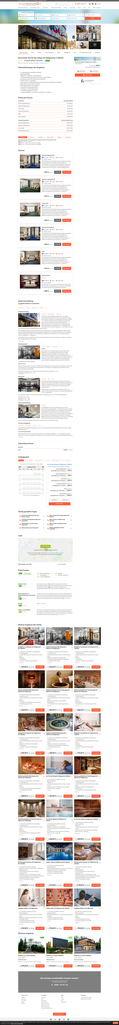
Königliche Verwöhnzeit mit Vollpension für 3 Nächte (86, 733)
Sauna (43, 346)
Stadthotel (41, 307)
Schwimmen (21, 425)
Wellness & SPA (55, 346)
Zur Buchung (66, 172)
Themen (65, 7)
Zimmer (39, 52)
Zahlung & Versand (45, 1005)
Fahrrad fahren (28, 425)
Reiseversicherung (45, 1003)
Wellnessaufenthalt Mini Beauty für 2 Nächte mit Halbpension (56, 647)
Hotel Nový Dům (50, 959)
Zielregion (31, 12)
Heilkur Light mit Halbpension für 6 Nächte (58, 862)
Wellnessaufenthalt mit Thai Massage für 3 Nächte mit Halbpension (86, 776)
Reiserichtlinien (44, 1002)
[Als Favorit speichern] (99, 59)
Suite (19, 114)
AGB (42, 999)
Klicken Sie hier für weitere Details (17, 1023)
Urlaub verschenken (97, 7)
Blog (62, 1000)
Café (52, 378)
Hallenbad (48, 346)
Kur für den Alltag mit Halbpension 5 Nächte (56, 819)
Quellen (22, 1002)
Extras (58, 52)
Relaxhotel (28, 307)
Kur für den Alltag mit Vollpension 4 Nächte (58, 776)
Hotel (84, 7)
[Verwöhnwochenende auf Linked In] (68, 1019)
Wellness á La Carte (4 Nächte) (26, 955)
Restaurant (44, 378)
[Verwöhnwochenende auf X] (55, 1019)
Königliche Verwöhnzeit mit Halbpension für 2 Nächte (29, 647)
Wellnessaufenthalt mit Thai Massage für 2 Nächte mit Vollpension (86, 690)
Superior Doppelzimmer (24, 106)
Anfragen (57, 172)
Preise (32, 52)
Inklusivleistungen (23, 52)
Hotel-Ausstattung (49, 52)
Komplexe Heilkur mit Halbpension (28, 908)
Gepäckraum (58, 313)
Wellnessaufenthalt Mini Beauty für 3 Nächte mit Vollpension (28, 776)
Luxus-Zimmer (45, 7)
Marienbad (36, 63)
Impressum (43, 997)
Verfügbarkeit (67, 52)
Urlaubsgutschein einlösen (86, 997)
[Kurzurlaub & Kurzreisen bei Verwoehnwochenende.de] (30, 4)
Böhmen (20, 63)
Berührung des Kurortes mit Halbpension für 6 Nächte (29, 862)
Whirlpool (44, 277)
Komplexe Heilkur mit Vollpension (83, 908)
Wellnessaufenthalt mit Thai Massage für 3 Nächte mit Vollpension (30, 819)
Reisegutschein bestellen (86, 999)
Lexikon (62, 999)
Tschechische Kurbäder (28, 63)
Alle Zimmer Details (46, 159)
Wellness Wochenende (22, 7)
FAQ (75, 52)
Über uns (23, 1003)
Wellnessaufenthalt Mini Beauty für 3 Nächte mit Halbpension (56, 733)
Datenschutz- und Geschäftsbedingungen (54, 553)
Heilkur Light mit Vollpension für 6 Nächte (58, 908)
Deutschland (72, 7)
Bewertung (97, 52)
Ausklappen (63, 573)
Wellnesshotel (21, 307)
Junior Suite (21, 108)
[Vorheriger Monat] (20, 467)
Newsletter (23, 999)
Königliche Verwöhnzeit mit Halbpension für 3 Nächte (29, 733)
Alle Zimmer (21, 460)
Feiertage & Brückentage (56, 7)
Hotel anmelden (59, 1014)
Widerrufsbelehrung (45, 1006)
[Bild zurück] (20, 37)
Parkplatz (43, 313)
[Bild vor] (73, 37)
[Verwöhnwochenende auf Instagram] (64, 1019)
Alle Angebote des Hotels (85, 52)
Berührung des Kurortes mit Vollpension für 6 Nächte (86, 862)
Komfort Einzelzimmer (23, 111)
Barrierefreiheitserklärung (46, 1008)
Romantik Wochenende (35, 7)
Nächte (79, 7)
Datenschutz (44, 1000)
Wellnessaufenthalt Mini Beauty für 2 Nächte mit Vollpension (28, 690)
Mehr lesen (68, 588)
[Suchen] (57, 4)
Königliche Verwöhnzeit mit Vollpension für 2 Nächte (86, 647)
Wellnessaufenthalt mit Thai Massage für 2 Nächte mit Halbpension (58, 690)
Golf (39, 425)
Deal (89, 7)
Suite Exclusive (21, 116)
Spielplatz (34, 425)
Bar (48, 378)
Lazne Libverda (37, 961)
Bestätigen (115, 1022)
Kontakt (23, 997)
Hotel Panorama (22, 959)
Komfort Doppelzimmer (24, 103)
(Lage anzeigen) (43, 63)
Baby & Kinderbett (51, 313)
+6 (60, 346)
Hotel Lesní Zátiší (78, 959)
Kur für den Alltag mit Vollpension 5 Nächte (86, 819)
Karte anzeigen (45, 546)
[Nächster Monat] (43, 467)
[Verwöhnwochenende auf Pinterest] (59, 1019)
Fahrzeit (24, 12)
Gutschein (65, 499)
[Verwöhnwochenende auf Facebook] (51, 1019)
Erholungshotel (34, 307)
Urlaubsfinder (64, 1002)
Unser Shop (23, 1000)
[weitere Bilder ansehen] (82, 37)
